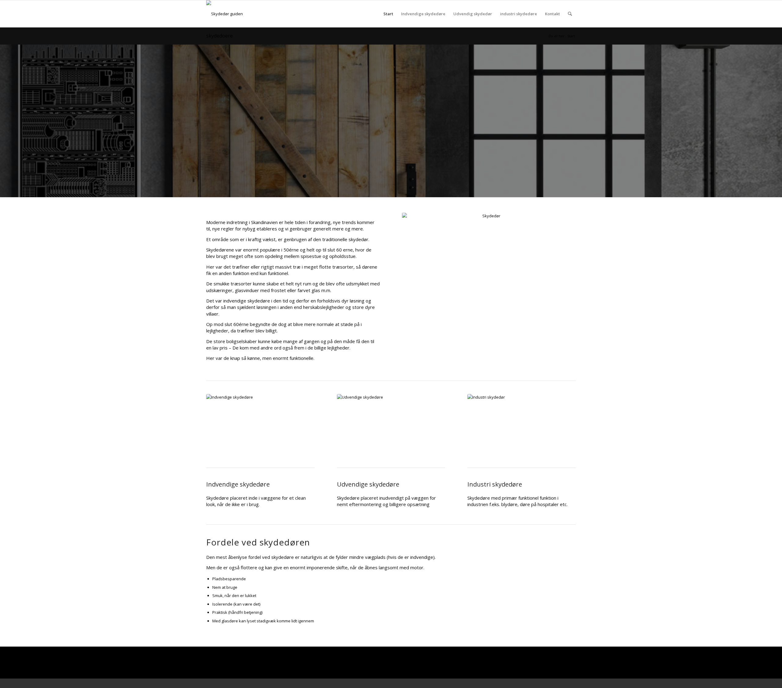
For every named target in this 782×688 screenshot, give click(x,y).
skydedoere (219, 35)
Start (388, 13)
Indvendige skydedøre (423, 13)
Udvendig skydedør (472, 13)
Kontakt (552, 13)
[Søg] (570, 13)
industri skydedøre (518, 13)
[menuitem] (570, 13)
